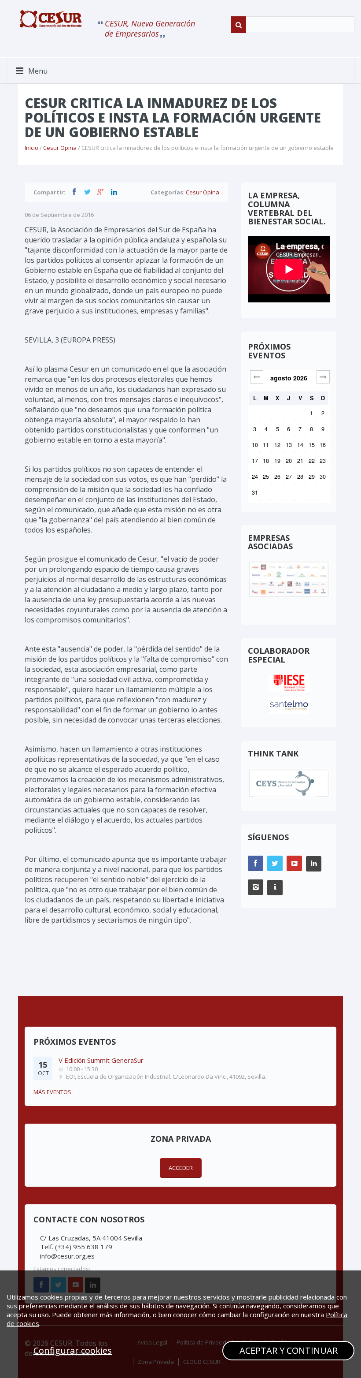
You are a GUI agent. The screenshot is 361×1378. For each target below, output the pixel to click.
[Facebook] (74, 192)
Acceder (181, 1168)
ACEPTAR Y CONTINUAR (288, 1350)
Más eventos (52, 1092)
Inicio (31, 148)
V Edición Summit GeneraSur (101, 1060)
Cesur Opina (60, 148)
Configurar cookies (72, 1350)
